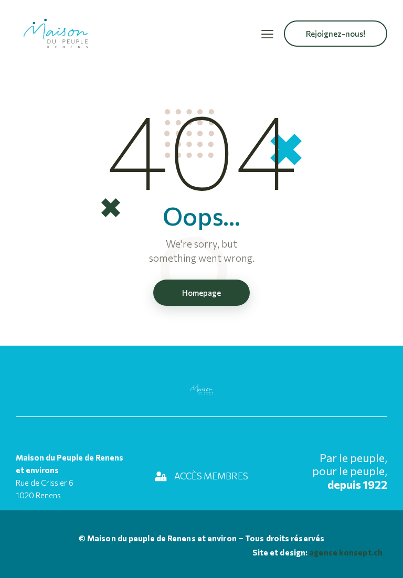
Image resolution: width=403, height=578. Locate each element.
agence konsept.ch (345, 552)
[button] (267, 33)
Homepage (201, 292)
